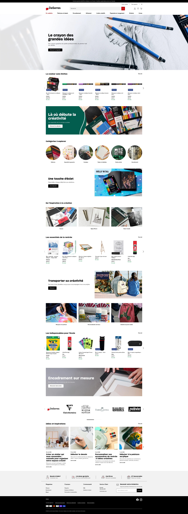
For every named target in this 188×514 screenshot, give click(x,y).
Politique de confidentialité (71, 502)
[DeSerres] (53, 8)
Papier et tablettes (102, 162)
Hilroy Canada (82, 355)
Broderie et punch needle (127, 324)
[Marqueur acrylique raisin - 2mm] (135, 84)
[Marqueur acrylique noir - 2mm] (118, 84)
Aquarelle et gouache (69, 162)
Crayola (47, 355)
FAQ (84, 488)
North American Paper (116, 259)
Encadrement (77, 13)
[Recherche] (123, 8)
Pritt (129, 258)
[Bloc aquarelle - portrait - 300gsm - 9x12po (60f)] (53, 247)
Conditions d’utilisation (81, 502)
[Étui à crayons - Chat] (102, 343)
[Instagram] (141, 500)
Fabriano (48, 259)
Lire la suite (49, 466)
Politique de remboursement (60, 502)
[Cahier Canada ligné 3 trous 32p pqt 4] (86, 343)
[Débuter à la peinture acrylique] (130, 438)
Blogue (47, 492)
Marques (47, 488)
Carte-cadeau (125, 4)
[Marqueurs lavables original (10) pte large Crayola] (53, 343)
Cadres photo (118, 162)
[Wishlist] (138, 8)
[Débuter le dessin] (81, 438)
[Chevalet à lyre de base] (102, 247)
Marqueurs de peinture (61, 324)
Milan (113, 354)
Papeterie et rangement (117, 13)
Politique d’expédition (90, 502)
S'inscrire (139, 490)
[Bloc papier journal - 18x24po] (118, 247)
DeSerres (53, 162)
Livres (140, 13)
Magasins (67, 488)
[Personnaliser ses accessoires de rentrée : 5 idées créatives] (106, 438)
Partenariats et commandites (71, 492)
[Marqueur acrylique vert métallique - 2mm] (69, 84)
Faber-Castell (126, 228)
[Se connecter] (135, 8)
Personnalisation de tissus (94, 324)
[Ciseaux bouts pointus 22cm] (118, 343)
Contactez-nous (103, 491)
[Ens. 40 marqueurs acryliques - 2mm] (53, 84)
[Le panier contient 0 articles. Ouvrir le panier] (141, 8)
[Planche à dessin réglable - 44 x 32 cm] (86, 247)
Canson (61, 228)
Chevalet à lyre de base (101, 256)
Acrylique (86, 162)
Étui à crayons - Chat (100, 352)
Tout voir (140, 73)
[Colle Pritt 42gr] (135, 247)
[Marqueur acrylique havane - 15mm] (102, 84)
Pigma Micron (94, 228)
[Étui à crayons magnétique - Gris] (135, 343)
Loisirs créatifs (100, 13)
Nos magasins (134, 4)
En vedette (49, 13)
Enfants (131, 13)
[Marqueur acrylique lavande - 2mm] (86, 84)
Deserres (64, 259)
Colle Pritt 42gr (131, 256)
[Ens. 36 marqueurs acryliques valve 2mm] (69, 247)
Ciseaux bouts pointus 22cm (118, 352)
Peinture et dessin (62, 13)
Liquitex (47, 96)
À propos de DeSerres (69, 490)
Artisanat (88, 13)
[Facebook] (137, 500)
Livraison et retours (87, 490)
